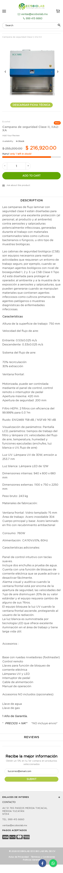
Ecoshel (6, 122)
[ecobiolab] (31, 6)
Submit (32, 779)
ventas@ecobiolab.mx (34, 14)
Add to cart (31, 175)
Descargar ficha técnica (31, 105)
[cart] (58, 11)
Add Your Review (11, 136)
